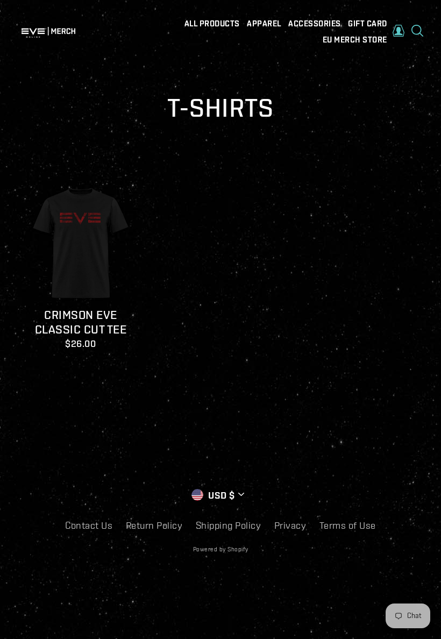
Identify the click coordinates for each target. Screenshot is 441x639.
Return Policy (154, 525)
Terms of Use (347, 525)
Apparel (264, 24)
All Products (212, 24)
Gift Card (367, 24)
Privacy (290, 525)
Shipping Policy (228, 525)
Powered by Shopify (220, 549)
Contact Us (88, 525)
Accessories (314, 24)
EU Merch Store (355, 40)
